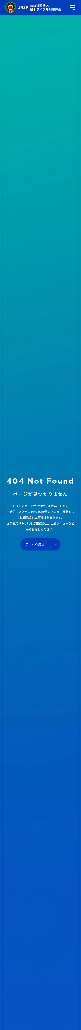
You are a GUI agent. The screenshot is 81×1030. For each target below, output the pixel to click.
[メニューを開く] (72, 7)
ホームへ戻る (35, 544)
